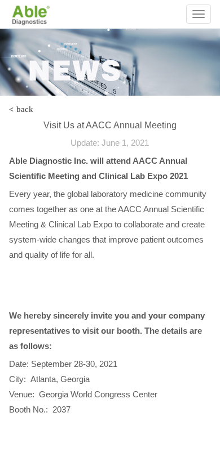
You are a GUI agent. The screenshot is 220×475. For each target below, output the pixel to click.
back (21, 109)
